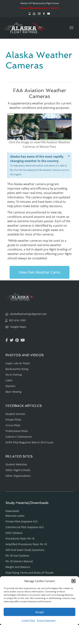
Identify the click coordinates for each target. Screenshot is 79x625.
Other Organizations (18, 475)
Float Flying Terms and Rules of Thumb (29, 572)
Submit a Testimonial (19, 436)
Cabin (9, 380)
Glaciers (10, 386)
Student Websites (16, 464)
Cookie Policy (28, 620)
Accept (39, 612)
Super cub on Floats (18, 363)
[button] (73, 581)
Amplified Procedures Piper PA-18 (26, 544)
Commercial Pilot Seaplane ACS (25, 527)
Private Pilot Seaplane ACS (22, 521)
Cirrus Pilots (13, 425)
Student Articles (15, 414)
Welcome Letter (15, 515)
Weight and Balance (18, 567)
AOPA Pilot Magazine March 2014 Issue (29, 442)
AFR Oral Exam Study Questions (25, 550)
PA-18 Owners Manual (19, 561)
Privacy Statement (46, 620)
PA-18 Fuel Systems (17, 555)
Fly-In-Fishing (14, 374)
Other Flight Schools (18, 470)
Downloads (12, 511)
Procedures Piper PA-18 (20, 538)
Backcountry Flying (17, 369)
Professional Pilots (17, 431)
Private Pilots (13, 419)
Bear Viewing (13, 391)
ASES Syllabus (14, 533)
